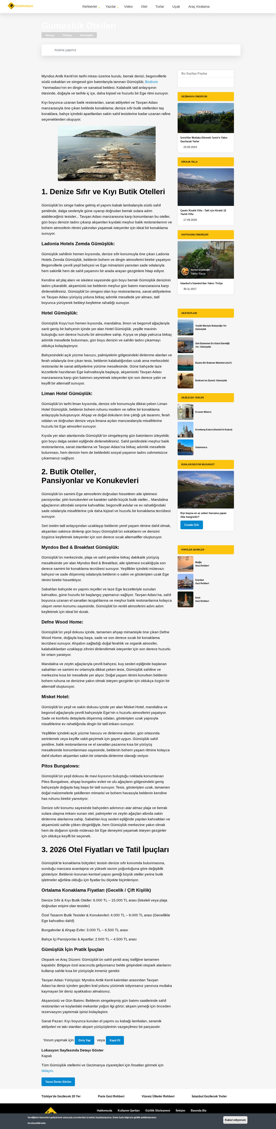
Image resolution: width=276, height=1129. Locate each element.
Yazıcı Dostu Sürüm (58, 1081)
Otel (144, 6)
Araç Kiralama (199, 6)
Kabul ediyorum (235, 1119)
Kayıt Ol (115, 1040)
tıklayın (47, 1071)
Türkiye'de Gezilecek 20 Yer (61, 1096)
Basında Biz (199, 1110)
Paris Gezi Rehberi (111, 1096)
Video (128, 6)
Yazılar (111, 6)
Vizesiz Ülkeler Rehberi (158, 1096)
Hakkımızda (104, 1110)
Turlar (159, 6)
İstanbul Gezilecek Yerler (209, 1096)
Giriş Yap (84, 1040)
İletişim (180, 1110)
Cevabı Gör (191, 524)
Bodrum (151, 82)
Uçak (176, 6)
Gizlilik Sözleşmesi (157, 1110)
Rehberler (89, 6)
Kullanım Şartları (129, 1110)
